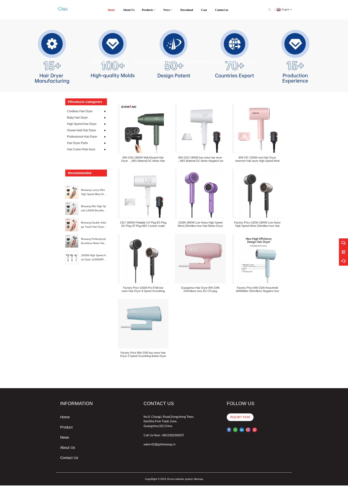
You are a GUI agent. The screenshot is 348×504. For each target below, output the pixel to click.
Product (66, 427)
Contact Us (69, 458)
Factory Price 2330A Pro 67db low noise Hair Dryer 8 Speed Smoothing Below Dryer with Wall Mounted (143, 289)
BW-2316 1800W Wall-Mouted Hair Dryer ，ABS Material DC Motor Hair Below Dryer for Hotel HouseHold (143, 159)
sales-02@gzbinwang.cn (159, 444)
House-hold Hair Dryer (81, 130)
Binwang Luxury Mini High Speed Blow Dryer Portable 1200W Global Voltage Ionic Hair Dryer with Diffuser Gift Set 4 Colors (94, 192)
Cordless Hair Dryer (80, 111)
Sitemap (198, 478)
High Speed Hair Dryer (81, 123)
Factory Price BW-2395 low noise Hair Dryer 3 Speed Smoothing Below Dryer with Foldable (143, 354)
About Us (67, 448)
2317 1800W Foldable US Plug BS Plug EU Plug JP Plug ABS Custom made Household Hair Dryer (143, 224)
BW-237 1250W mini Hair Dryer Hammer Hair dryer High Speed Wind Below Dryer (257, 159)
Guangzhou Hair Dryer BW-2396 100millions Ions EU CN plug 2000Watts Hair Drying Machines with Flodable (200, 289)
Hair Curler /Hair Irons (81, 149)
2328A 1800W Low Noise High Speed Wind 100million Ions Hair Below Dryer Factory (200, 224)
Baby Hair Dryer (77, 117)
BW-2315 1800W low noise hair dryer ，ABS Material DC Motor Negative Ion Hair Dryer (200, 159)
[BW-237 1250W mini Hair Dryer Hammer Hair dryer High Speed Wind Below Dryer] (258, 128)
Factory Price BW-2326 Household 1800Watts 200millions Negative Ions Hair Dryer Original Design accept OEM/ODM (257, 289)
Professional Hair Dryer (82, 136)
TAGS (120, 61)
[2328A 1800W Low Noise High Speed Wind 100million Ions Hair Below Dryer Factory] (201, 193)
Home (99, 61)
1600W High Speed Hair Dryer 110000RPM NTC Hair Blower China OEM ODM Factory (93, 257)
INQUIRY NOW (240, 417)
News (64, 437)
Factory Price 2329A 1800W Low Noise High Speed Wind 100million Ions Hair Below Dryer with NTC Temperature (257, 224)
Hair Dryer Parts (77, 143)
